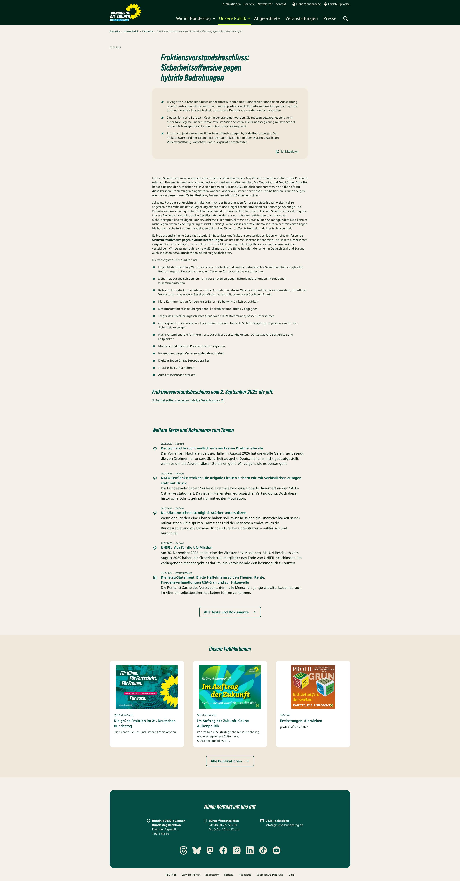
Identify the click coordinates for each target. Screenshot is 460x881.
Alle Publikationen (226, 761)
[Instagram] (236, 850)
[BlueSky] (196, 850)
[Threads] (183, 850)
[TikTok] (263, 850)
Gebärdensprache (308, 4)
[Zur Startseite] (125, 12)
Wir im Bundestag (193, 18)
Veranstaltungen (302, 18)
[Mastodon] (210, 850)
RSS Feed (171, 874)
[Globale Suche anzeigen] (346, 19)
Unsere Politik (232, 18)
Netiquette (244, 874)
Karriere (249, 4)
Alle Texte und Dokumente (226, 612)
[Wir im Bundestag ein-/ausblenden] (214, 19)
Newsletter (265, 4)
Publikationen (231, 4)
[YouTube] (276, 850)
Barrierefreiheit (191, 874)
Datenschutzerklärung (269, 874)
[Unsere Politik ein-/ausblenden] (249, 19)
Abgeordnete (267, 18)
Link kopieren (289, 151)
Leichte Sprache (339, 4)
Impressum (212, 874)
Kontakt (280, 4)
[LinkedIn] (249, 850)
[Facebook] (223, 850)
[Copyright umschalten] (174, 705)
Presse (329, 18)
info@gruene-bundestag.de (284, 825)
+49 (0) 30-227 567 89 (223, 825)
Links (291, 874)
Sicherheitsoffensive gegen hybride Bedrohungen (186, 400)
